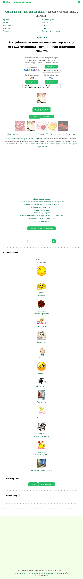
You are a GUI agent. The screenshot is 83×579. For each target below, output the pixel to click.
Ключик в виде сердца (41, 221)
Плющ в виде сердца (41, 199)
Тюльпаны (7, 31)
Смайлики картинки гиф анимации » (26, 11)
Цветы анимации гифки (51, 31)
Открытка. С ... (36, 573)
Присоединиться (46, 484)
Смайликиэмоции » (42, 293)
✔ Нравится (48, 116)
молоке (68, 144)
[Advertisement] (41, 173)
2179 (54, 134)
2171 (21, 134)
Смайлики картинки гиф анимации (19, 138)
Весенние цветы (48, 20)
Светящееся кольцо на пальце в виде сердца (41, 204)
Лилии (5, 23)
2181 (62, 134)
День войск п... (25, 573)
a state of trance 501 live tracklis (35, 144)
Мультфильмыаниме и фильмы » (41, 434)
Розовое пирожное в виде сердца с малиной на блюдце (41, 215)
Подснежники (47, 23)
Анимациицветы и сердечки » (41, 312)
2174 (33, 134)
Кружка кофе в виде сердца (41, 207)
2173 (29, 134)
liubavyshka (39, 146)
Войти (33, 484)
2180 (58, 134)
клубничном (60, 144)
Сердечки (45, 28)
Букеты (6, 20)
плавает (51, 144)
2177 (46, 134)
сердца (74, 144)
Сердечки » (41, 37)
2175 (37, 134)
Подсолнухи (8, 25)
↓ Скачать (34, 117)
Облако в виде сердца (41, 213)
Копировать (51, 67)
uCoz (67, 573)
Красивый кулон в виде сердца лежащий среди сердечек (41, 202)
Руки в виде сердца (41, 210)
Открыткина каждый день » (41, 453)
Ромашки (6, 28)
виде (46, 146)
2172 (25, 134)
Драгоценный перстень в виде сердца (41, 218)
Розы (43, 25)
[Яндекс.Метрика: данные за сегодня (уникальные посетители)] (41, 576)
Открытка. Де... (49, 573)
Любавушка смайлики (17, 2)
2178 (50, 134)
